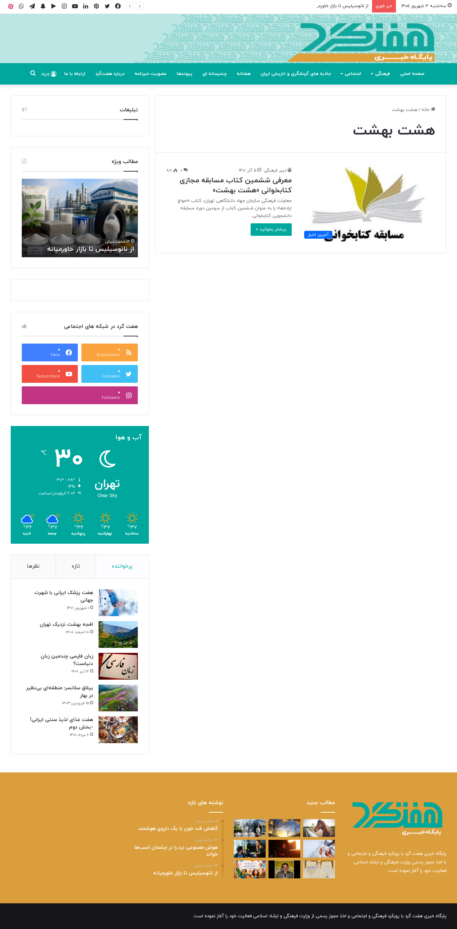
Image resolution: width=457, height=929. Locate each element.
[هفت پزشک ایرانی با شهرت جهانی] (118, 602)
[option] (80, 218)
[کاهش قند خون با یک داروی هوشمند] (319, 849)
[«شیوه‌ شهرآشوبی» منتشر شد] (319, 869)
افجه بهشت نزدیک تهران (66, 624)
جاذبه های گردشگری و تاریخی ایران (296, 74)
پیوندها (184, 74)
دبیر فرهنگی (275, 170)
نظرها (33, 566)
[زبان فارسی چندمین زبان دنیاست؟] (118, 666)
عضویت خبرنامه (151, 74)
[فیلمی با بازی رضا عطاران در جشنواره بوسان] (284, 849)
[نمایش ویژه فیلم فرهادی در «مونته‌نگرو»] (250, 849)
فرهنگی (382, 74)
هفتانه (244, 74)
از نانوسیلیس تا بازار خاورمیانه (339, 6)
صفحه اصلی (412, 74)
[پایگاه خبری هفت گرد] (228, 46)
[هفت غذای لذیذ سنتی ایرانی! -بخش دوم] (118, 729)
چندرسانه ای (214, 74)
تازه (76, 566)
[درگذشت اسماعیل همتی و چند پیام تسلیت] (284, 869)
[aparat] (10, 6)
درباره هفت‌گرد (110, 74)
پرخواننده (122, 566)
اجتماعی (353, 74)
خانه (426, 110)
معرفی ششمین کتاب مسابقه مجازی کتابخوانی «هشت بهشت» (236, 186)
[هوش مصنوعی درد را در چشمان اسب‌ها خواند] (319, 828)
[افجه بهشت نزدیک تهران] (118, 634)
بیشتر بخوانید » (271, 229)
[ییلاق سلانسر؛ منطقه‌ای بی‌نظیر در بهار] (118, 698)
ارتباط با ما (74, 74)
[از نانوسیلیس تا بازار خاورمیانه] (250, 828)
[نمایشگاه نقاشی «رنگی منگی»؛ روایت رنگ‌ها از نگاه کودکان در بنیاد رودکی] (250, 869)
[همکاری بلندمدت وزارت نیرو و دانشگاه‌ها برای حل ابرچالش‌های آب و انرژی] (284, 828)
